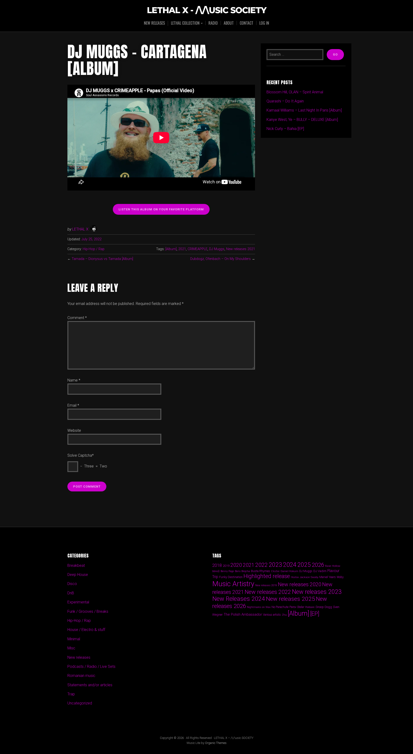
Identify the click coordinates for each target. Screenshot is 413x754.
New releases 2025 (290, 598)
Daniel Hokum (289, 571)
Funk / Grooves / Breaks (87, 611)
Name (73, 380)
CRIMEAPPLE (197, 249)
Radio (213, 23)
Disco (72, 583)
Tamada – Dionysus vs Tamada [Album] (102, 259)
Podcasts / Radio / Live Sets (91, 666)
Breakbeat (76, 565)
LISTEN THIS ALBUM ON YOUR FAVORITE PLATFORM (161, 209)
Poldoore (310, 607)
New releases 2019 (266, 585)
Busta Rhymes (260, 571)
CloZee (275, 571)
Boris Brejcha (242, 571)
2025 (304, 564)
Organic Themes (216, 743)
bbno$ (216, 571)
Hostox (295, 577)
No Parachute (280, 607)
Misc (71, 648)
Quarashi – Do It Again (285, 101)
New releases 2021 (240, 249)
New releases (154, 23)
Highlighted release (267, 576)
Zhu (284, 614)
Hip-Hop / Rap (93, 249)
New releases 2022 (268, 592)
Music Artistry (233, 584)
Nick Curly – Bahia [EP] (285, 128)
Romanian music (81, 675)
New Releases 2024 (238, 598)
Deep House (77, 574)
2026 (318, 565)
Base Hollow (332, 566)
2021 (182, 249)
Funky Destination (231, 577)
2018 (217, 565)
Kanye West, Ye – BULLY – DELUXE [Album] (302, 119)
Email (73, 405)
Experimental (78, 602)
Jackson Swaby (309, 577)
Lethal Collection (185, 23)
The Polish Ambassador (243, 614)
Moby (340, 577)
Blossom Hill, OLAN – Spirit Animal (294, 92)
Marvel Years (327, 577)
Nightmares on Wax (259, 607)
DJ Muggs (216, 249)
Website (74, 430)
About (229, 23)
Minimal (73, 639)
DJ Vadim (319, 571)
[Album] (171, 249)
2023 (275, 564)
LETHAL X (80, 229)
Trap (71, 694)
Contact (246, 23)
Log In (264, 23)
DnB (70, 593)
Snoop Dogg (323, 607)
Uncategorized (79, 703)
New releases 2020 (299, 584)
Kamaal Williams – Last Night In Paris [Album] (304, 110)
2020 (236, 565)
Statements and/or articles (89, 685)
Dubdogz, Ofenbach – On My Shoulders (220, 259)
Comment (77, 317)
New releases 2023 (317, 591)
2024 (289, 564)
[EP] (314, 613)
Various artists (272, 614)
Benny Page (227, 571)
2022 (261, 565)
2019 (226, 566)
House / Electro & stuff (86, 629)
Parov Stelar (296, 607)
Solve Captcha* (80, 455)
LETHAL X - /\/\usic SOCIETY (206, 10)
